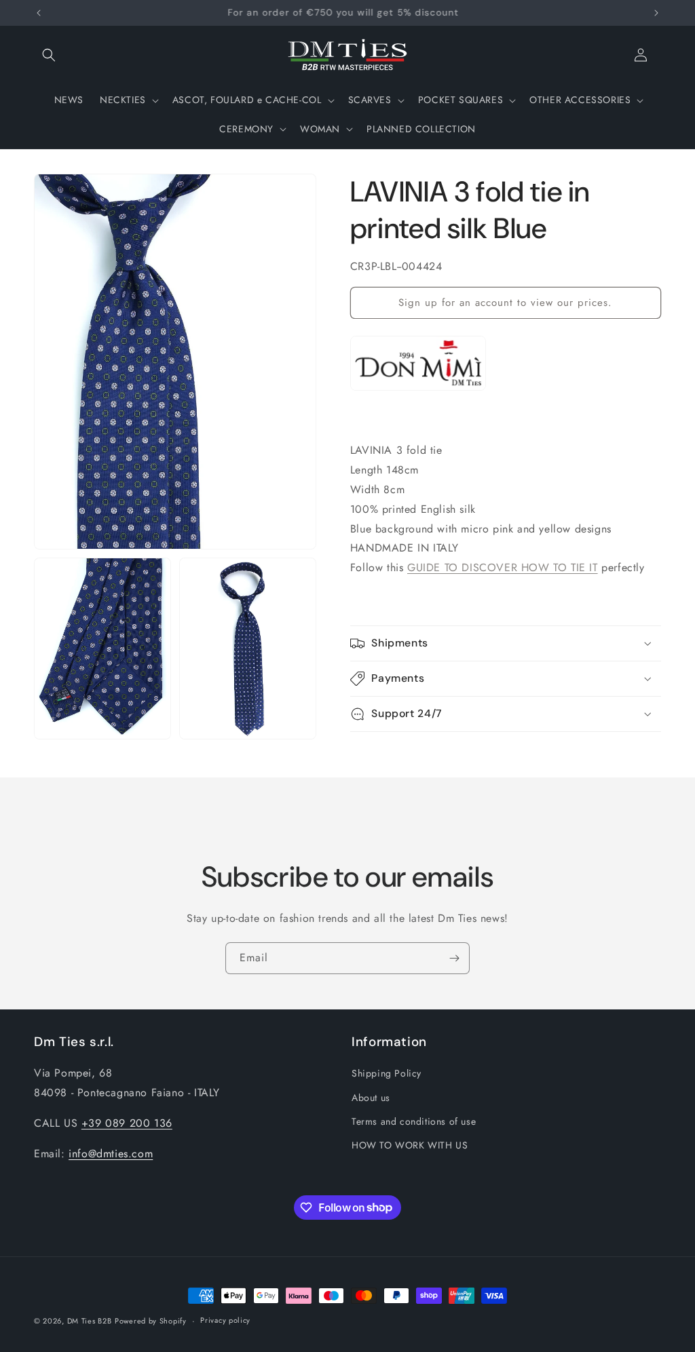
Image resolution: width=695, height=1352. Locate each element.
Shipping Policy (386, 1073)
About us (371, 1097)
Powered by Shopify (151, 1320)
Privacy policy (225, 1320)
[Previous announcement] (39, 13)
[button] (49, 55)
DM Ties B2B (89, 1320)
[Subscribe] (454, 958)
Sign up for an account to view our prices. (505, 302)
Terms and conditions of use (414, 1121)
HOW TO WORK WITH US (410, 1145)
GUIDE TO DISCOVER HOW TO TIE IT (502, 567)
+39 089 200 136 (126, 1123)
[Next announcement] (656, 13)
